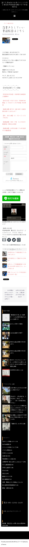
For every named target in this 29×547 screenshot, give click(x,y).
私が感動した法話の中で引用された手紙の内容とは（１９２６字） (18, 417)
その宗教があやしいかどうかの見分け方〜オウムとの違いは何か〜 (9, 295)
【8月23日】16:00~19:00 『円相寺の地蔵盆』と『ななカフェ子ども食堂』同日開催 (14, 103)
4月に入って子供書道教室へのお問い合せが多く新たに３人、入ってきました (17, 266)
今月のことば (6, 453)
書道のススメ (6, 476)
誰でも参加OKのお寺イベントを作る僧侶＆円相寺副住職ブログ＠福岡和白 (14, 5)
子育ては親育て (6, 467)
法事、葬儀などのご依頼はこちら (11, 482)
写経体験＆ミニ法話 (7, 459)
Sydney (24, 541)
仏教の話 (4, 456)
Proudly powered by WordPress (9, 541)
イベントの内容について (9, 447)
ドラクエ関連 (6, 450)
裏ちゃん (17, 34)
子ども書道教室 (9, 23)
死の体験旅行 (6, 479)
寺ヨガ (4, 470)
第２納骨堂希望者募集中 (9, 485)
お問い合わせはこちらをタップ (12, 511)
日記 (3, 473)
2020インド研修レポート (9, 441)
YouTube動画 (5, 444)
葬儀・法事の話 (6, 488)
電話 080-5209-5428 (13, 502)
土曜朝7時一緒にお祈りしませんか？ (12, 462)
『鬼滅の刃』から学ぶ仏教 (17, 423)
